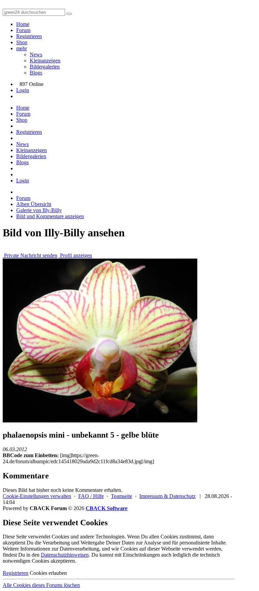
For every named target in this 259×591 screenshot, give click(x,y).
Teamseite (121, 496)
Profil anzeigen (75, 255)
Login (22, 90)
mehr (21, 48)
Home (22, 24)
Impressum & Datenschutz (167, 496)
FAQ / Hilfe (91, 496)
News (36, 54)
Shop (21, 42)
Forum (23, 30)
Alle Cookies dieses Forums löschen (41, 585)
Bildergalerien (45, 66)
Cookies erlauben (48, 573)
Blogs (36, 73)
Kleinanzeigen (45, 60)
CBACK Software (106, 508)
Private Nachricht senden (30, 255)
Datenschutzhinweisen (65, 555)
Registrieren (29, 36)
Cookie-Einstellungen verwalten (37, 496)
